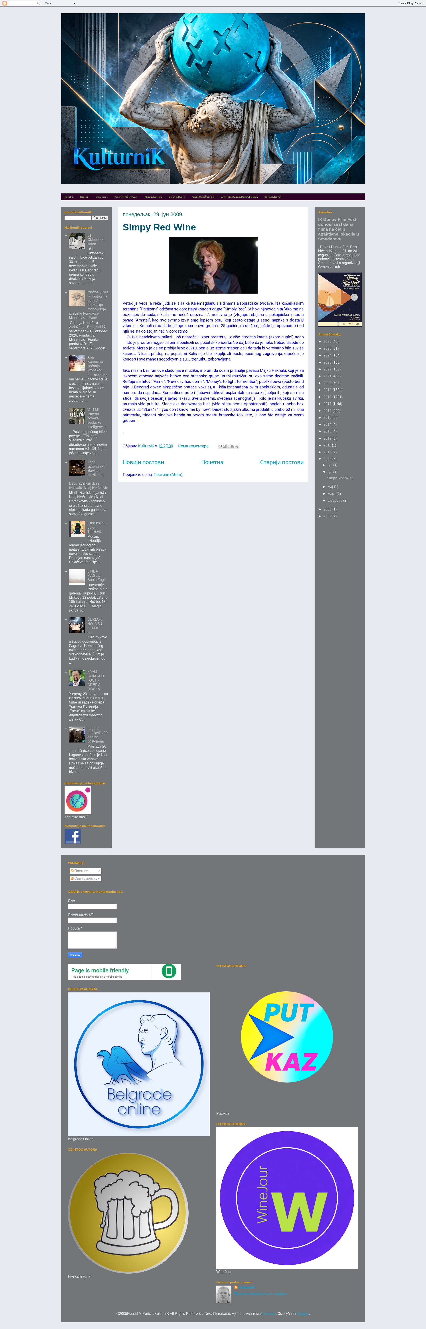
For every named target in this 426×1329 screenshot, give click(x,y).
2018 (327, 397)
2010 (327, 452)
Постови (80, 871)
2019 (327, 390)
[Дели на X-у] (228, 446)
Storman (269, 1313)
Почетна (212, 462)
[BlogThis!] (224, 446)
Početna (69, 197)
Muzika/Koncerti (153, 197)
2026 (327, 341)
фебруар (335, 500)
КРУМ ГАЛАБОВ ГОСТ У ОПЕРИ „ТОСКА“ (95, 680)
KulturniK (247, 1287)
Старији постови (282, 462)
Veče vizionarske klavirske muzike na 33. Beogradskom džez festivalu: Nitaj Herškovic (88, 474)
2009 (327, 459)
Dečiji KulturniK (272, 197)
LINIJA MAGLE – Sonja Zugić (96, 575)
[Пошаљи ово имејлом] (220, 446)
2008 (327, 509)
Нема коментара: (194, 446)
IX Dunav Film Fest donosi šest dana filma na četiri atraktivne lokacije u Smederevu (338, 229)
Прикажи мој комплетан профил (260, 1294)
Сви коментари (86, 878)
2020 (327, 383)
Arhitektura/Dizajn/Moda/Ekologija (239, 197)
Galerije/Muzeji (177, 197)
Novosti (84, 197)
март (332, 493)
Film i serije (101, 197)
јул (330, 465)
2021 (327, 376)
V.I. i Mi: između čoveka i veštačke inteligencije (96, 418)
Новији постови (143, 462)
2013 (327, 431)
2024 (327, 355)
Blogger (303, 1313)
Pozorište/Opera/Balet (126, 197)
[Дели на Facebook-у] (233, 446)
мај (331, 487)
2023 (327, 362)
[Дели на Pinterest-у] (237, 446)
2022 (327, 369)
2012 (327, 438)
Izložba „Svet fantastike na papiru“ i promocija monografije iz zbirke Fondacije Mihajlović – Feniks (88, 305)
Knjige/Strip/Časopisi (203, 197)
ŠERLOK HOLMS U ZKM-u (95, 624)
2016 (327, 411)
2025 (327, 348)
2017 (327, 404)
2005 (327, 516)
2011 (327, 445)
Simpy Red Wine (159, 227)
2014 (327, 424)
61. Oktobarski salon (95, 240)
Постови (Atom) (168, 474)
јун (330, 472)
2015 (327, 417)
